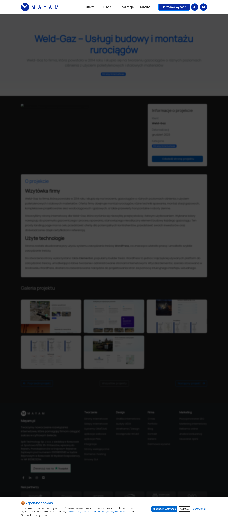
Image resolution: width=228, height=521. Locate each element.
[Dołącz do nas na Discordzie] (203, 7)
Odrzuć (184, 509)
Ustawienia (199, 509)
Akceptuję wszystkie (164, 509)
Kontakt (145, 7)
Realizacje (127, 7)
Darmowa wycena (174, 7)
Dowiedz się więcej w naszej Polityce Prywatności (96, 511)
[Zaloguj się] (194, 7)
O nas (107, 7)
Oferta (90, 7)
